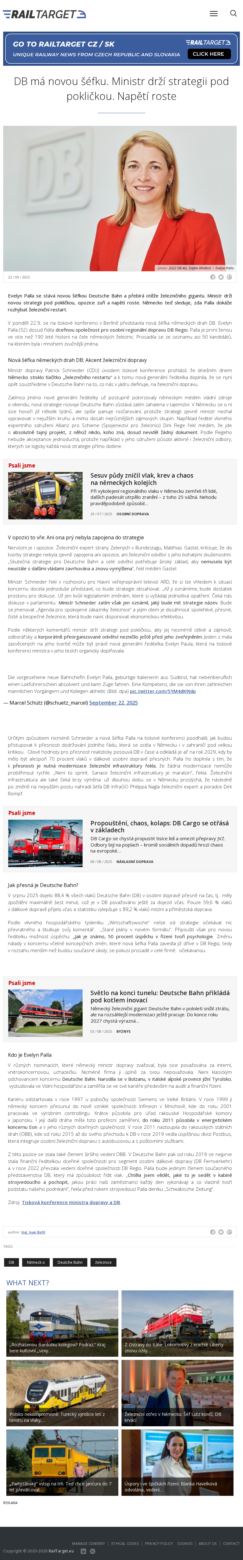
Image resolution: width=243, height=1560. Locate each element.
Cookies (184, 1543)
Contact (231, 1543)
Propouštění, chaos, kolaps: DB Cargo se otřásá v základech (159, 827)
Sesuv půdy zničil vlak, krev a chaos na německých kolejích (141, 479)
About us (208, 1543)
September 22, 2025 (113, 702)
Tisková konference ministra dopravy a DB (71, 1202)
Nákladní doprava (134, 861)
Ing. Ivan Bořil (33, 1232)
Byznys (123, 1031)
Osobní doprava (132, 513)
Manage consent (88, 1543)
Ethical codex (125, 1543)
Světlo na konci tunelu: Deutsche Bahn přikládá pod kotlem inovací (160, 996)
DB (11, 1262)
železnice (103, 1262)
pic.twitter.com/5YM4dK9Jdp (163, 691)
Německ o (36, 1262)
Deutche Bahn (70, 1262)
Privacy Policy (159, 1543)
